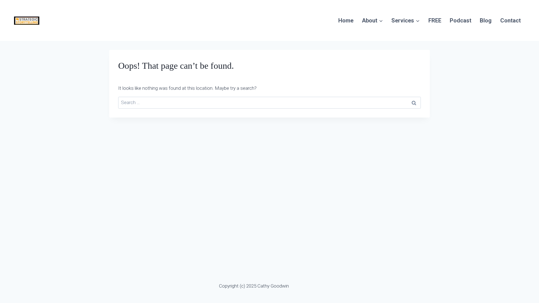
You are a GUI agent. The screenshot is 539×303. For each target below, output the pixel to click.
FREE (434, 20)
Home (345, 20)
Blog (486, 20)
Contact (510, 20)
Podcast (460, 20)
